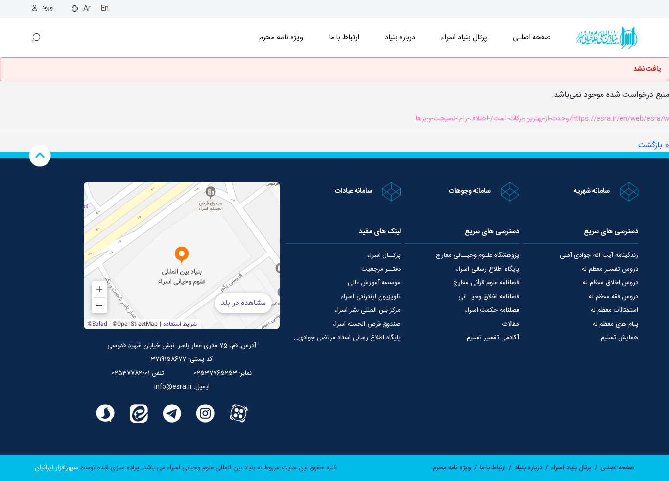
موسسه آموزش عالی (374, 283)
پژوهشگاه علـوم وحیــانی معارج (477, 255)
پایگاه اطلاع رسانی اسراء (487, 269)
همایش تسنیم (619, 337)
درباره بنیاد (400, 37)
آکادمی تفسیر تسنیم (493, 337)
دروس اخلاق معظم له (610, 283)
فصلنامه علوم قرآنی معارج (486, 283)
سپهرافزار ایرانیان (56, 467)
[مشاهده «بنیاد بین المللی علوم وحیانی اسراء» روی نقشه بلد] (182, 255)
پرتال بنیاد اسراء (571, 467)
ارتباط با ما (344, 37)
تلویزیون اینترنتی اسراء (371, 296)
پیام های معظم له (615, 324)
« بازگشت (653, 145)
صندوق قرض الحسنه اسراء (367, 324)
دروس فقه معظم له (613, 296)
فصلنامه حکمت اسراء (492, 310)
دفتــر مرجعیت (381, 269)
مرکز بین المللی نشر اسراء (367, 310)
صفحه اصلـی (532, 37)
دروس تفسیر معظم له (610, 269)
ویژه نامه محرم (281, 37)
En (104, 8)
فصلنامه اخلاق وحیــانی (488, 296)
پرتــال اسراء (384, 255)
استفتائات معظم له (614, 310)
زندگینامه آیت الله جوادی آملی (599, 255)
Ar (87, 8)
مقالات (510, 324)
